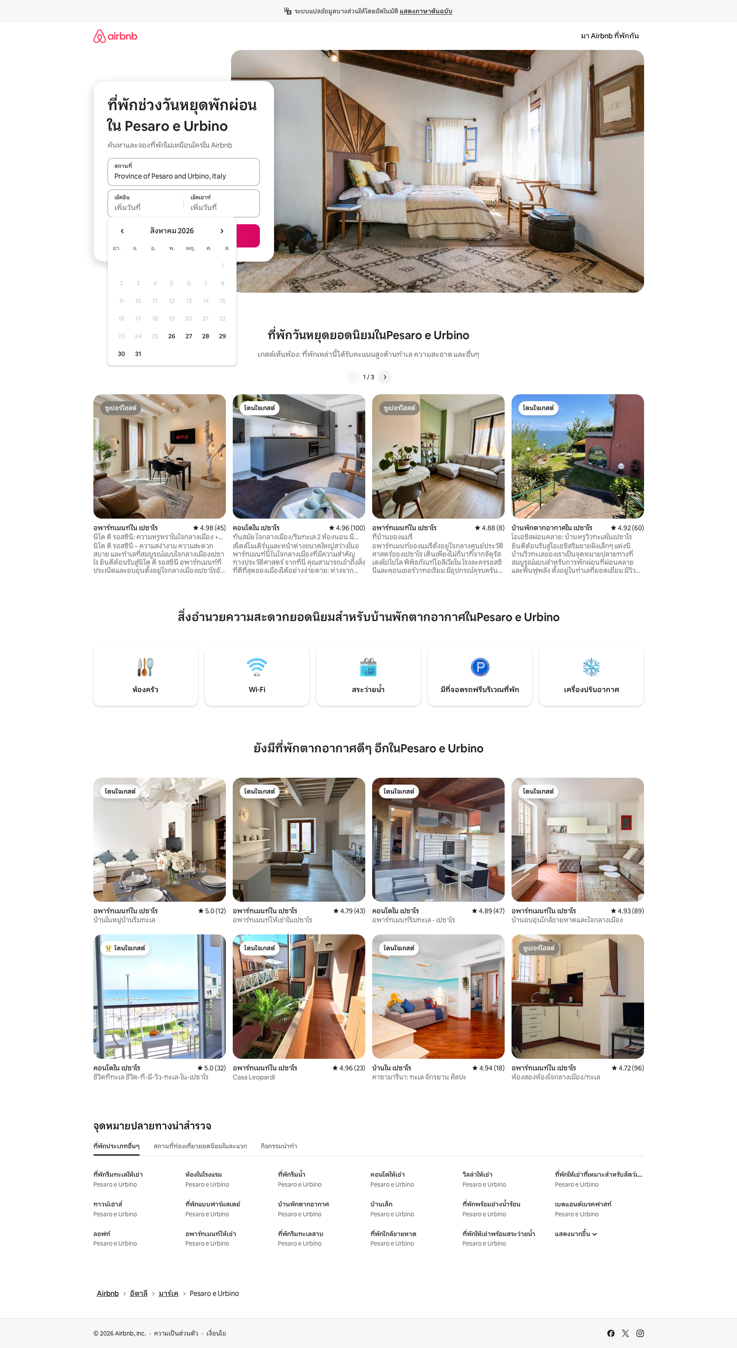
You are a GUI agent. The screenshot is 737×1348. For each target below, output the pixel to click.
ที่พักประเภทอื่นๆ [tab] (116, 1146)
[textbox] (145, 208)
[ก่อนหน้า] (353, 377)
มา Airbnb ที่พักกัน (610, 35)
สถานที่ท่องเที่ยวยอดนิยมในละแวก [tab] (200, 1146)
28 (205, 336)
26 (171, 336)
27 (188, 336)
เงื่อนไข (216, 1333)
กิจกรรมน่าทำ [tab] (279, 1146)
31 (138, 354)
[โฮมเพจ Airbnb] (115, 35)
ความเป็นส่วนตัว (176, 1333)
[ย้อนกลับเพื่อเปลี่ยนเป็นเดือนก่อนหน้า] (122, 231)
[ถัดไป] (385, 377)
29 (222, 336)
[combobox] (183, 176)
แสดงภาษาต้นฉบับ (426, 11)
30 (121, 354)
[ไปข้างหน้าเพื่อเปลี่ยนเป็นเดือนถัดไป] (221, 231)
